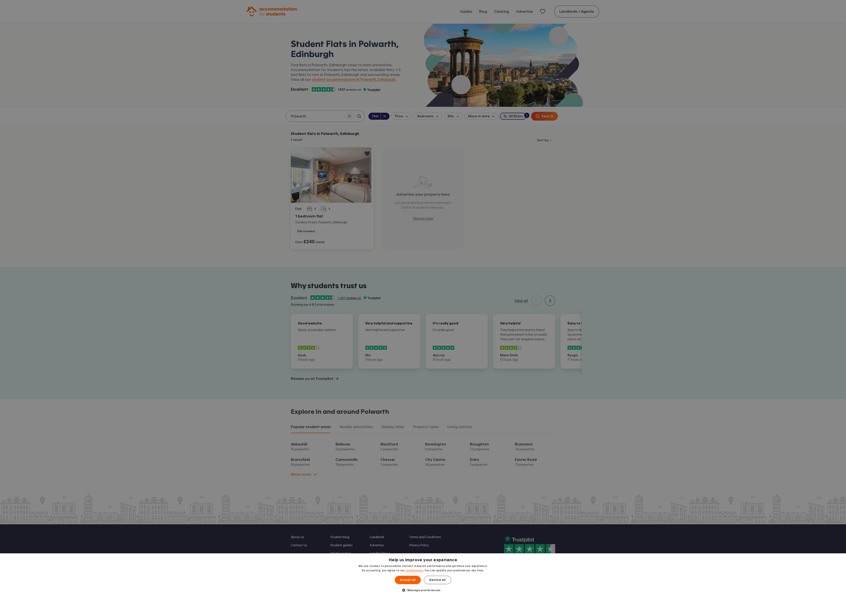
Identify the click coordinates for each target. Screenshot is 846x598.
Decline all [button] (437, 580)
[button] (423, 590)
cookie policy (414, 570)
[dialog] (423, 575)
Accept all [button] (408, 580)
